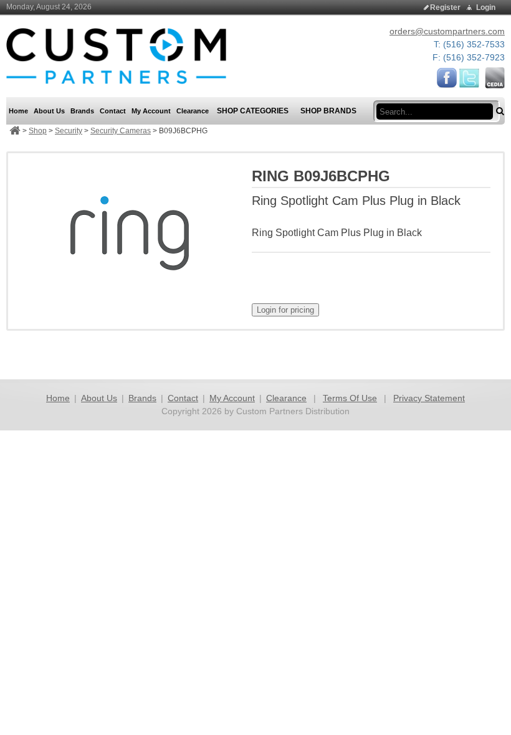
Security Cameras (120, 130)
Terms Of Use (350, 398)
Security (68, 130)
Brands (142, 398)
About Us (99, 398)
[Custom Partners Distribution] (116, 55)
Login (485, 7)
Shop (38, 130)
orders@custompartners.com (447, 31)
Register (445, 7)
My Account (232, 398)
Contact (183, 398)
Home (58, 398)
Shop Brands (328, 111)
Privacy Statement (429, 398)
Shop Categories (253, 111)
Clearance (286, 398)
